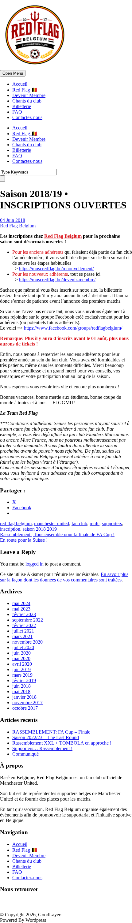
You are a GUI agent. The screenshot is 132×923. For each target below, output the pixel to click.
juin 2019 (21, 669)
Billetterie (21, 106)
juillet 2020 (23, 647)
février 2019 (24, 680)
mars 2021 (22, 636)
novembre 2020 (27, 642)
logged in (34, 563)
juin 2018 (21, 686)
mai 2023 (21, 608)
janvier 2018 (24, 697)
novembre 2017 (27, 702)
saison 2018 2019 (40, 529)
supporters (112, 523)
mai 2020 (21, 658)
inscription (10, 529)
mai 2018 (21, 691)
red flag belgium (16, 523)
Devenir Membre (28, 95)
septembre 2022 (27, 619)
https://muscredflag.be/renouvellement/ (56, 268)
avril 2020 (22, 664)
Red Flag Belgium (18, 225)
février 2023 (24, 614)
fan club (79, 523)
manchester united (51, 523)
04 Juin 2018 (12, 220)
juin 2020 (21, 653)
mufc (94, 523)
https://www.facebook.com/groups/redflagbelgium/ (73, 328)
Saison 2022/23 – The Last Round (45, 737)
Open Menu (12, 73)
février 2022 (24, 625)
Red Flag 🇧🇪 (24, 89)
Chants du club (26, 100)
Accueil (19, 84)
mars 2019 (22, 675)
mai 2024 (21, 603)
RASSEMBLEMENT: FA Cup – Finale (51, 731)
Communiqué (25, 754)
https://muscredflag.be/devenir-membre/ (57, 279)
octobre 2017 (25, 708)
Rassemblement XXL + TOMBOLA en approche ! (61, 742)
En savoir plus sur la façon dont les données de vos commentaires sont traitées (64, 577)
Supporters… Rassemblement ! (42, 748)
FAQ (17, 111)
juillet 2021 (23, 630)
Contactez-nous (27, 117)
